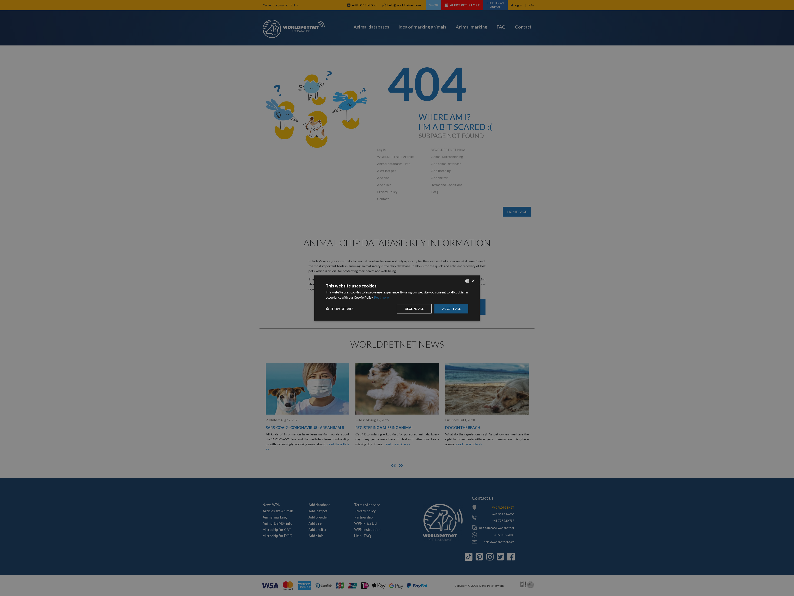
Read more (381, 297)
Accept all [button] (451, 308)
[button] (339, 309)
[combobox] (467, 281)
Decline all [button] (414, 308)
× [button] (473, 280)
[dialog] (397, 298)
